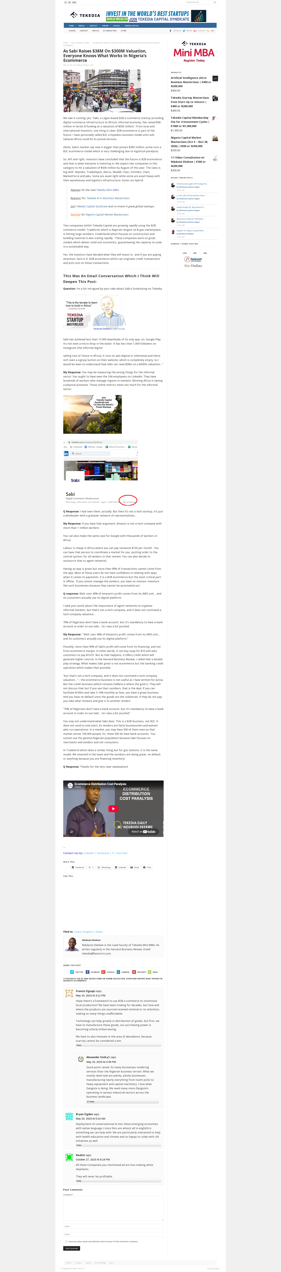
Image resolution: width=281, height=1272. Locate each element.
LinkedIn (125, 972)
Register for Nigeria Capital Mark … (191, 230)
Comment (68, 1194)
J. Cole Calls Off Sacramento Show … (191, 195)
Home (65, 43)
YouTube (121, 853)
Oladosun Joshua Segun (189, 187)
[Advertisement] (113, 907)
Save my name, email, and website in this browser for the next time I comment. (103, 1241)
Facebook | (104, 853)
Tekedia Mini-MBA (107, 190)
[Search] (214, 2)
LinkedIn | (89, 853)
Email (155, 972)
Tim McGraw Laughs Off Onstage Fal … (192, 184)
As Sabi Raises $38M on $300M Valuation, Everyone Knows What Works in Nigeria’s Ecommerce (105, 56)
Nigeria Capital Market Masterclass (106, 214)
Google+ (111, 972)
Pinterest (142, 972)
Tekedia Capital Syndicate (91, 206)
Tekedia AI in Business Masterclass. (108, 198)
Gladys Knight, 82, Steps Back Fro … (191, 207)
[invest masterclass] (96, 334)
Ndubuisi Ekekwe (82, 65)
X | (113, 853)
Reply (79, 1045)
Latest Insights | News (80, 43)
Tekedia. (66, 1268)
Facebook (95, 972)
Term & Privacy (213, 1268)
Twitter (79, 972)
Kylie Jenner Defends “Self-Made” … (191, 219)
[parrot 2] (92, 436)
